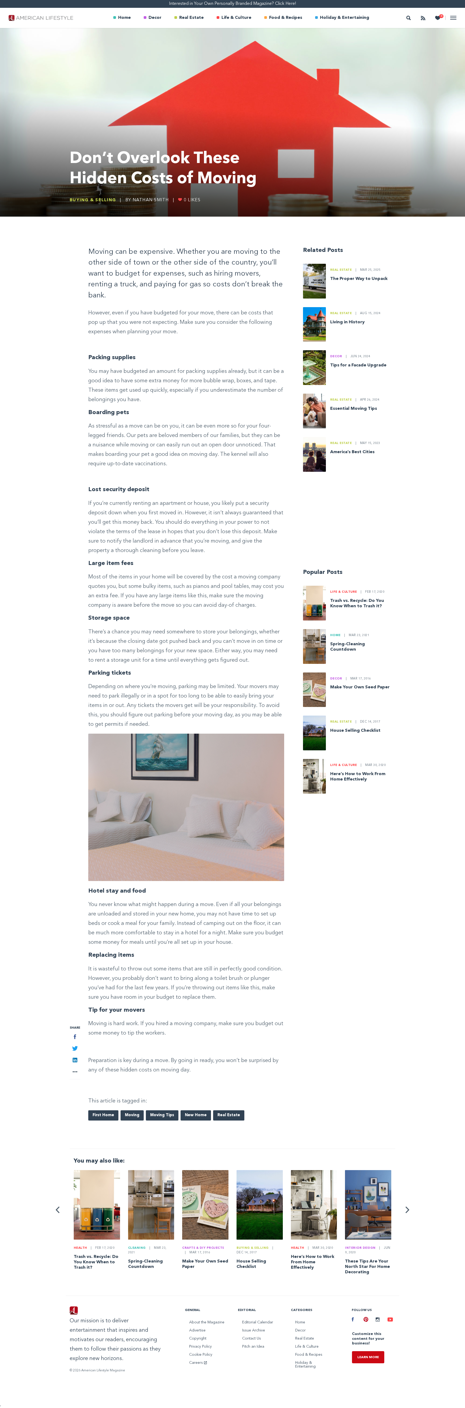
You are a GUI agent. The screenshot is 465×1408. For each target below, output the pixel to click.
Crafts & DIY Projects (203, 1248)
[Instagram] (377, 1320)
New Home (196, 1115)
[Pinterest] (365, 1320)
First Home (103, 1115)
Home (124, 18)
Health (80, 1248)
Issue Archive (253, 1330)
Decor (155, 18)
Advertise (197, 1330)
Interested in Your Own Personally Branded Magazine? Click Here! (232, 4)
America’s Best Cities (352, 452)
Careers (196, 1363)
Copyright (197, 1338)
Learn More (368, 1357)
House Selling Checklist (355, 731)
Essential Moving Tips (353, 409)
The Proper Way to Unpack (359, 279)
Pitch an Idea (253, 1346)
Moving (132, 1115)
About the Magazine (206, 1322)
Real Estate (191, 18)
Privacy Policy (200, 1346)
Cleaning (137, 1248)
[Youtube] (389, 1320)
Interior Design (360, 1248)
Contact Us (251, 1338)
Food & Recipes (285, 18)
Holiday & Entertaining (344, 18)
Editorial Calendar (257, 1322)
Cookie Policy (200, 1355)
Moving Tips (162, 1115)
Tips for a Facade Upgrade (358, 365)
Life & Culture (236, 18)
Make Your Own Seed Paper (360, 687)
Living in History (347, 322)
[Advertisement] (349, 522)
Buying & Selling (93, 200)
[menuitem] (122, 18)
